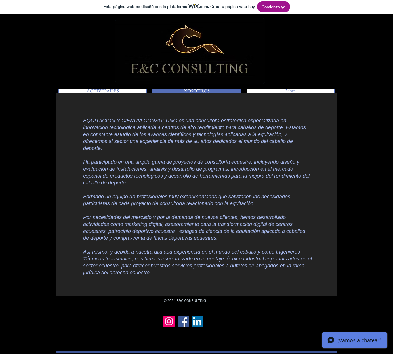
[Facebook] (183, 321)
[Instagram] (169, 321)
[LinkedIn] (197, 321)
